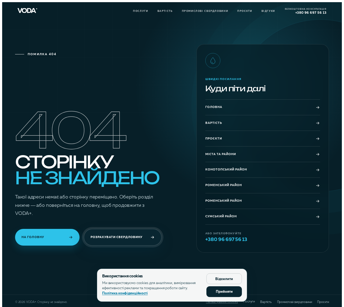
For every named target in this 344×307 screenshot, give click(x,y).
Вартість (165, 11)
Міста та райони (220, 154)
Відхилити (224, 279)
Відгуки (268, 11)
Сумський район (221, 216)
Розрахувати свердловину (116, 237)
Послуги (140, 11)
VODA (27, 11)
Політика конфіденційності (125, 293)
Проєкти (244, 11)
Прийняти (224, 292)
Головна (213, 107)
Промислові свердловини (205, 11)
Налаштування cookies (222, 302)
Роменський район (223, 185)
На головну (33, 237)
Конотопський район (226, 169)
